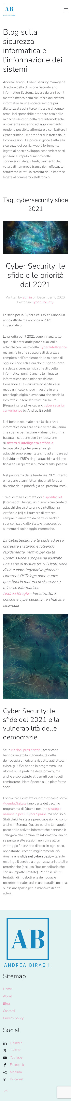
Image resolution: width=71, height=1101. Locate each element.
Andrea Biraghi (16, 593)
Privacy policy (13, 1018)
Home (7, 989)
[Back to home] (9, 10)
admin (27, 297)
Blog (6, 1003)
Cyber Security (42, 302)
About (7, 996)
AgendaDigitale (14, 803)
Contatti (9, 1011)
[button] (66, 10)
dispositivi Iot (52, 497)
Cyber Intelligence (53, 347)
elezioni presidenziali (26, 750)
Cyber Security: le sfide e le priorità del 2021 (35, 275)
